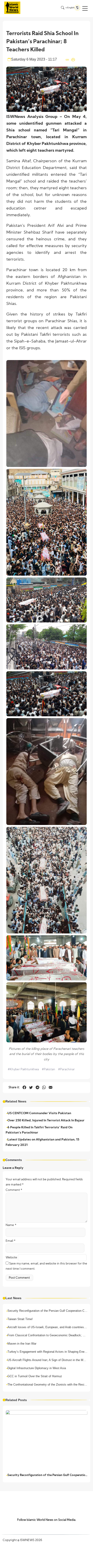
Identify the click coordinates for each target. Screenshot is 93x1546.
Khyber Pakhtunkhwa (23, 1069)
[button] (85, 8)
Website (11, 1257)
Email (11, 1241)
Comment (14, 1190)
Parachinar (66, 1069)
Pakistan (48, 1069)
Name (11, 1225)
